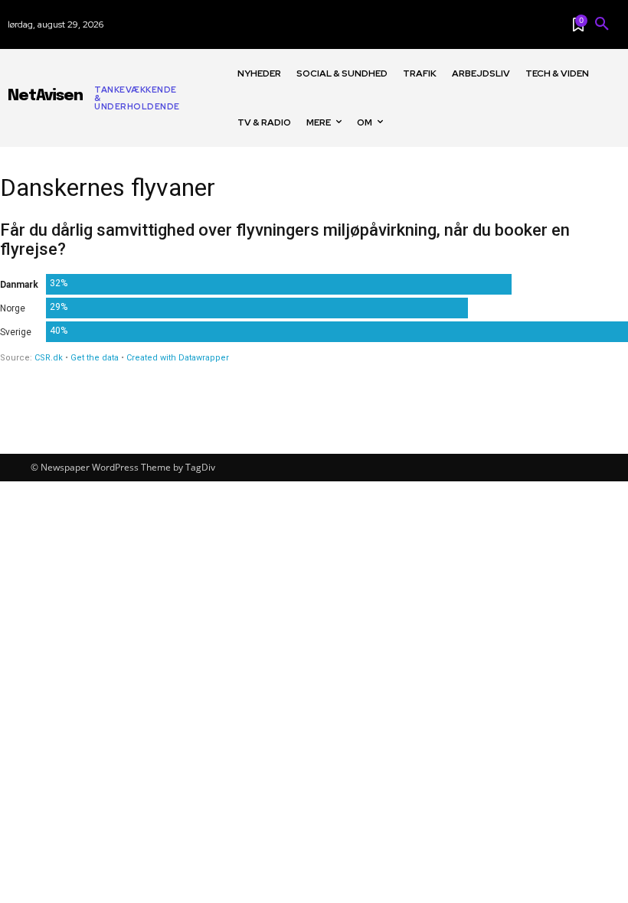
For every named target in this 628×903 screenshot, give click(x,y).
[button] (602, 24)
